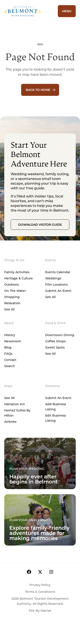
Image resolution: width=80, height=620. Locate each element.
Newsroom (12, 341)
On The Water (15, 291)
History (9, 335)
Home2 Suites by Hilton (17, 412)
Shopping (12, 297)
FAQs (8, 354)
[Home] (27, 11)
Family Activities (16, 272)
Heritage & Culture (18, 278)
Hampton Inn (14, 404)
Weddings (53, 278)
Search (9, 366)
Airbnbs (10, 422)
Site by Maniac (40, 610)
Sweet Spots (55, 347)
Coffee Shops (55, 341)
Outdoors (11, 284)
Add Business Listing (55, 406)
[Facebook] (29, 572)
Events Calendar (57, 272)
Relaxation (12, 303)
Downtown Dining (59, 335)
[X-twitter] (40, 572)
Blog (8, 347)
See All (9, 309)
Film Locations (56, 284)
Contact (10, 360)
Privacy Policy (40, 585)
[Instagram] (51, 572)
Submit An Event (58, 291)
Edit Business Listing (55, 418)
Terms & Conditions (40, 592)
